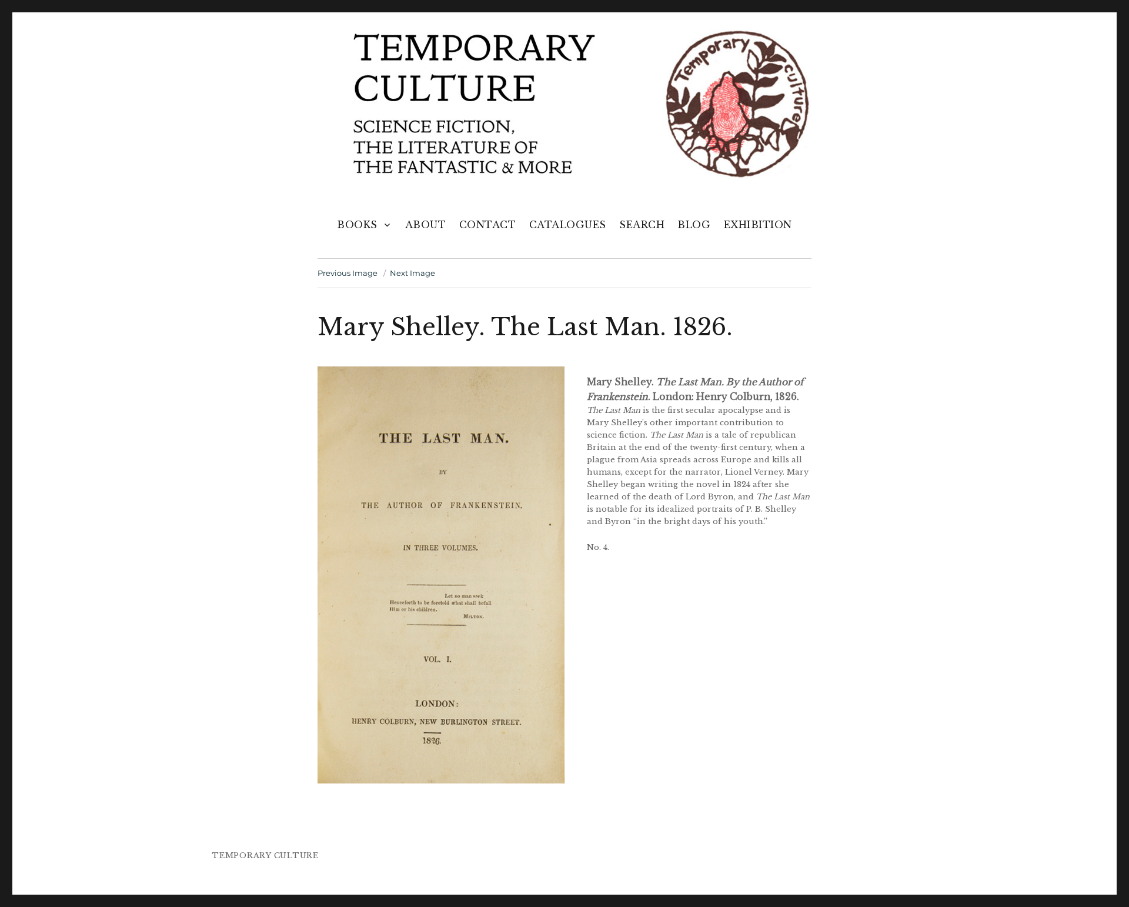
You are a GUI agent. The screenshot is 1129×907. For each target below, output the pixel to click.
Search (641, 225)
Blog (693, 225)
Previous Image (348, 273)
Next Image (412, 273)
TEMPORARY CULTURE (265, 856)
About (425, 225)
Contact (487, 225)
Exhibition (758, 225)
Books (357, 225)
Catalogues (567, 225)
